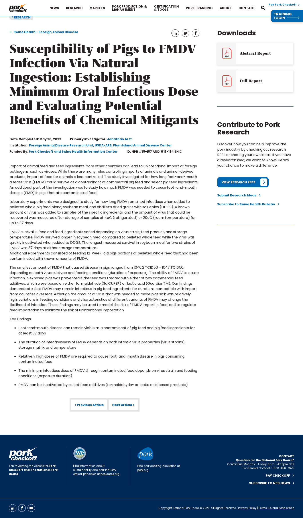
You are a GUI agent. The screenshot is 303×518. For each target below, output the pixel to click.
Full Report (251, 80)
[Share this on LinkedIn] (175, 33)
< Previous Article (89, 405)
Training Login (283, 16)
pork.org (142, 470)
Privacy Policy (247, 508)
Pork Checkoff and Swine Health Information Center (73, 151)
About (225, 8)
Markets (97, 8)
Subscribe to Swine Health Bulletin (247, 204)
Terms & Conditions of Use (276, 508)
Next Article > (123, 405)
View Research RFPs (238, 182)
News (54, 8)
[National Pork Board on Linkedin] (12, 508)
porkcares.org (109, 474)
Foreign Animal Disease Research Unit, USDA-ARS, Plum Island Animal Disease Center (100, 145)
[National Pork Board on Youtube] (31, 508)
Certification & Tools (166, 8)
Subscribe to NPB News (271, 483)
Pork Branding (199, 8)
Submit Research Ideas (238, 195)
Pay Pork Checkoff (283, 4)
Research (74, 8)
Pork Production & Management (129, 8)
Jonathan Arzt (119, 139)
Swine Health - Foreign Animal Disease (46, 32)
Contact (246, 8)
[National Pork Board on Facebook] (22, 508)
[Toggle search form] (263, 8)
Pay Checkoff (279, 475)
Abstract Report (255, 53)
